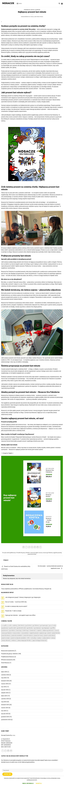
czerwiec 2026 (5, 675)
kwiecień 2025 (5, 704)
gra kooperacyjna (44, 625)
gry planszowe (5, 630)
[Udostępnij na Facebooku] (26, 547)
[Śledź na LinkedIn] (8, 750)
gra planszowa (5, 627)
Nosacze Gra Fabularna (7, 202)
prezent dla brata (56, 633)
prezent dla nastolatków (17, 635)
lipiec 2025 (4, 695)
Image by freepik (7, 453)
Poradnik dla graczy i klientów (32, 9)
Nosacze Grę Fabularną (51, 115)
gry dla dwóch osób (21, 627)
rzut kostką (33, 638)
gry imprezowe (37, 627)
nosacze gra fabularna (48, 552)
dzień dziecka (21, 625)
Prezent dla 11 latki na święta (13, 611)
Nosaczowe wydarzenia (7, 650)
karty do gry (18, 630)
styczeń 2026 (5, 689)
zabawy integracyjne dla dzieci (24, 640)
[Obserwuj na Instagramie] (5, 750)
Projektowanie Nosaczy (7, 656)
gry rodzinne (12, 630)
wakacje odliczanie (6, 640)
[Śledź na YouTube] (11, 750)
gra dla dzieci (28, 625)
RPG (28, 638)
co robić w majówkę (12, 625)
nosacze (40, 552)
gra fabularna (36, 625)
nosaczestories (24, 633)
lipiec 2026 (4, 671)
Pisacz (41, 16)
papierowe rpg (43, 633)
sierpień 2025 (5, 692)
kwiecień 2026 (5, 680)
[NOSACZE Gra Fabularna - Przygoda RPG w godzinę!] (8, 3)
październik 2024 (6, 719)
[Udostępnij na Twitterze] (29, 547)
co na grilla (4, 625)
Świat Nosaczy (5, 662)
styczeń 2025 (5, 713)
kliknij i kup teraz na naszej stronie (26, 447)
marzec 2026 (4, 683)
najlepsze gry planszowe (48, 630)
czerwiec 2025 (5, 698)
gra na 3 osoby (52, 625)
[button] (19, 3)
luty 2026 (3, 686)
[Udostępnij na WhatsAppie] (23, 547)
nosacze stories (16, 633)
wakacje (53, 638)
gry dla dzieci (30, 627)
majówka (39, 630)
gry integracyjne (45, 627)
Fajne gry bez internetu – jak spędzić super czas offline (20, 615)
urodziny (39, 638)
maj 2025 (3, 701)
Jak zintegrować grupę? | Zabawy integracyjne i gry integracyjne (22, 597)
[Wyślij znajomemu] (32, 547)
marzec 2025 (4, 707)
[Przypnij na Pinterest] (35, 547)
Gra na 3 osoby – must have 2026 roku (16, 602)
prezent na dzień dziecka (49, 635)
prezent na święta (5, 638)
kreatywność (33, 630)
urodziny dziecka (46, 638)
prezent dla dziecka (6, 635)
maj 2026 (3, 677)
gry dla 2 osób (13, 627)
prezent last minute (32, 554)
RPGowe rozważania (7, 659)
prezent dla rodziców (28, 635)
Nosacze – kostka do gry (48, 520)
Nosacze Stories (48, 495)
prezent (49, 633)
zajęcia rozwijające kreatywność (39, 640)
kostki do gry (25, 630)
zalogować (12, 578)
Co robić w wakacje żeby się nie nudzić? (16, 606)
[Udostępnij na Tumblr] (40, 547)
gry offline (53, 627)
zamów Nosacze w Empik (39, 437)
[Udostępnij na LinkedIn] (37, 547)
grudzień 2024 (5, 716)
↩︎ (12, 453)
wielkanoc (14, 640)
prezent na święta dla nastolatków (18, 638)
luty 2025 (3, 710)
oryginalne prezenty (57, 552)
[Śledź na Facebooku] (2, 750)
